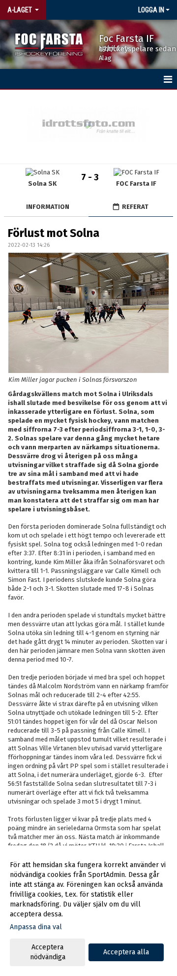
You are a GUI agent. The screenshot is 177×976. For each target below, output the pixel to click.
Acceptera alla (126, 952)
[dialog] (88, 910)
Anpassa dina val (36, 927)
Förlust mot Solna (53, 233)
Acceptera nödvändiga (47, 952)
